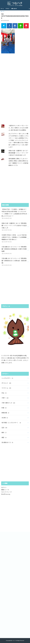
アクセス (7, 8)
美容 (4, 437)
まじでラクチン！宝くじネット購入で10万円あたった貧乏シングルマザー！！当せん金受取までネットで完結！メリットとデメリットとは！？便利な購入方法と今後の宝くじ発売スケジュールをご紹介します (18, 140)
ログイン (3, 487)
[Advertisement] (15, 72)
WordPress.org (5, 494)
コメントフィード (6, 492)
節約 (4, 432)
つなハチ (14, 640)
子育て (5, 398)
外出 (4, 393)
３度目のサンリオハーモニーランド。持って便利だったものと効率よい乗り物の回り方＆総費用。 (18, 128)
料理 (4, 408)
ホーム (2, 8)
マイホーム (6, 388)
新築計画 (5, 412)
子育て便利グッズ (8, 403)
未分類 (5, 417)
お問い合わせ (14, 8)
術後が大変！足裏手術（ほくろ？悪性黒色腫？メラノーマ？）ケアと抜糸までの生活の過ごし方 (18, 153)
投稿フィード (5, 489)
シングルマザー (7, 378)
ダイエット (6, 383)
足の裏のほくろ (7, 442)
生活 (4, 427)
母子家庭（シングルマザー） (11, 422)
